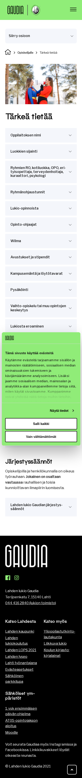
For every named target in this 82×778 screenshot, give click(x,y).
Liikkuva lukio (55, 643)
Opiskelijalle (25, 52)
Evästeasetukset (19, 669)
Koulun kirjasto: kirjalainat (56, 653)
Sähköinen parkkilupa (14, 679)
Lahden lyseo (16, 657)
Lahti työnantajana (21, 663)
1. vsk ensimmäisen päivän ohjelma (21, 711)
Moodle (11, 732)
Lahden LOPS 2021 (20, 650)
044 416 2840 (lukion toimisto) (30, 603)
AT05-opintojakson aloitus (21, 723)
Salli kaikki (41, 424)
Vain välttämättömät (41, 436)
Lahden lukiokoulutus (16, 641)
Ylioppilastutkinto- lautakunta (59, 634)
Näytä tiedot (59, 410)
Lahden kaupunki (19, 631)
